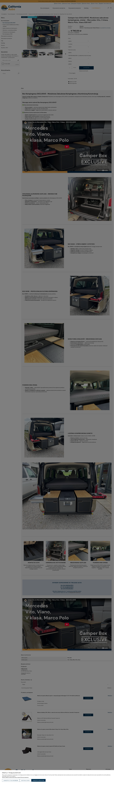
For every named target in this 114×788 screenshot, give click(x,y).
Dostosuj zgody (25, 780)
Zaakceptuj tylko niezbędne (10, 780)
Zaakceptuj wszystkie (38, 780)
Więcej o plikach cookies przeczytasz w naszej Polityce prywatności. (15, 777)
